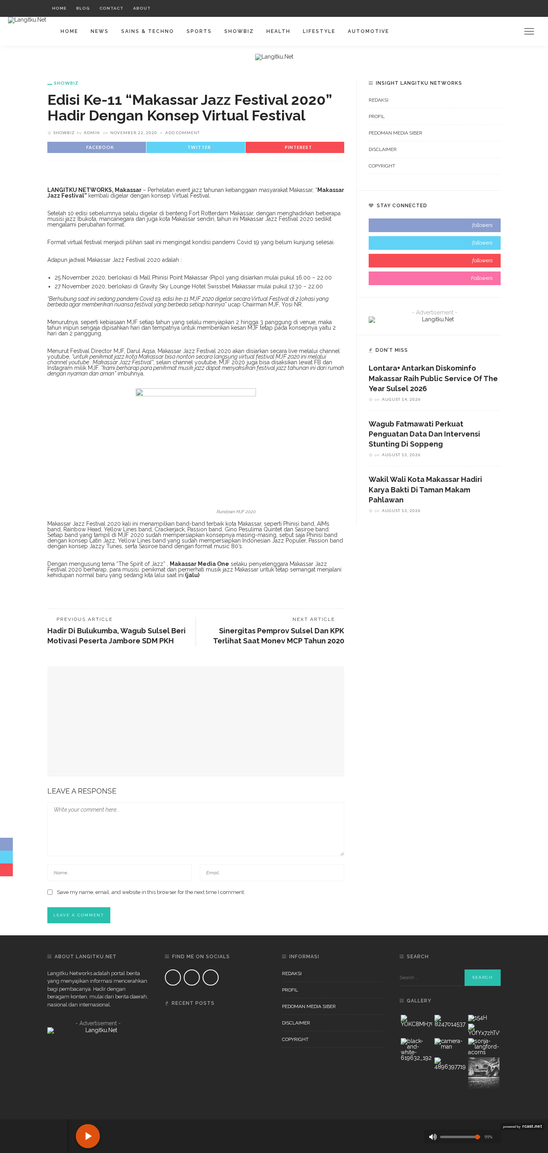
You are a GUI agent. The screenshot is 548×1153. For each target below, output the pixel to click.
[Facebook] (459, 8)
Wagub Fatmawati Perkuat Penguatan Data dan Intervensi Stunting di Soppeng (424, 434)
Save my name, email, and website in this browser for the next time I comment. (151, 892)
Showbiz (239, 31)
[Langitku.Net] (27, 19)
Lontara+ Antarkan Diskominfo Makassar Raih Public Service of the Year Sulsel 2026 (433, 378)
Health (278, 31)
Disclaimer (383, 149)
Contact (111, 8)
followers (482, 225)
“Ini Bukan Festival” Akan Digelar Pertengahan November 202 (222, 1067)
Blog (83, 8)
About (142, 8)
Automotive (368, 31)
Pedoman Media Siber (395, 133)
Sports (199, 31)
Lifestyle (319, 31)
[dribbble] (435, 278)
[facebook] (435, 225)
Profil (377, 116)
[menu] (529, 31)
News (100, 31)
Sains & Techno (147, 31)
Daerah (208, 1018)
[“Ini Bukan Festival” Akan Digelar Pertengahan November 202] (175, 1057)
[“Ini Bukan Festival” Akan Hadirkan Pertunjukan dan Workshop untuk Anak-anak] (175, 1099)
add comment (182, 132)
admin (92, 132)
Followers (482, 278)
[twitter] (435, 243)
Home (59, 8)
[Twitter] (469, 8)
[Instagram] (479, 8)
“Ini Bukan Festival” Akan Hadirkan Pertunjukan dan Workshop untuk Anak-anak (226, 1109)
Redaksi (378, 100)
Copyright (382, 166)
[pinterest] (435, 260)
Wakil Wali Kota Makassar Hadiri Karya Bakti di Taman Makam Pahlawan (425, 489)
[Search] (492, 8)
